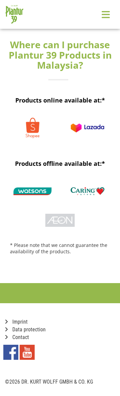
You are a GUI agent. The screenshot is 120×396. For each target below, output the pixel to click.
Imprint (19, 322)
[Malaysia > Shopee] (32, 128)
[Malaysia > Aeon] (60, 220)
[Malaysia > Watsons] (32, 191)
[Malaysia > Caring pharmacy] (87, 191)
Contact (20, 337)
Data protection (28, 329)
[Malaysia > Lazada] (87, 128)
